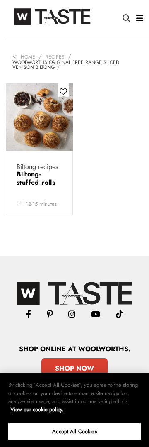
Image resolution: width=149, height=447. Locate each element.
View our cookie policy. (37, 409)
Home (28, 57)
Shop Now (74, 368)
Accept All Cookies (74, 431)
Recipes (55, 57)
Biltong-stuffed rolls (37, 178)
